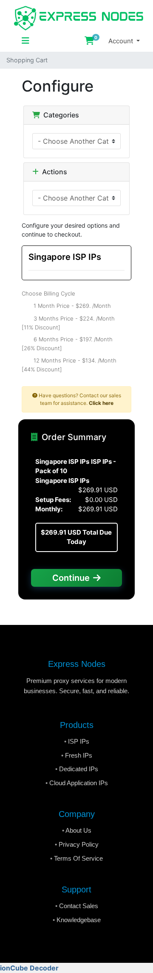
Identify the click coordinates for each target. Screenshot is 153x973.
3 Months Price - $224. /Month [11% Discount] (68, 322)
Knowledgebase (79, 919)
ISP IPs (78, 741)
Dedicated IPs (78, 768)
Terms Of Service (78, 858)
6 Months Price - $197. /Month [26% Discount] (67, 343)
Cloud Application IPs (78, 782)
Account (121, 41)
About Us (78, 830)
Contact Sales (78, 905)
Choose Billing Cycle (48, 293)
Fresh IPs (78, 755)
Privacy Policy (79, 844)
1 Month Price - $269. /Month (71, 305)
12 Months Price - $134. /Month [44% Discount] (69, 364)
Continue (71, 578)
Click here (101, 403)
